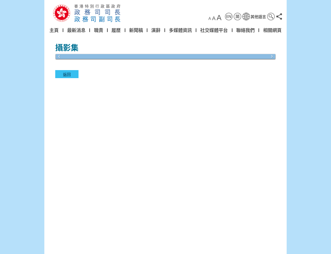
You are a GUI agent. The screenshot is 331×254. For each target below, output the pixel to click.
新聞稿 (136, 30)
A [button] (209, 19)
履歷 (116, 30)
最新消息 (76, 30)
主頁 (54, 30)
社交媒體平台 (214, 30)
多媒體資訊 (180, 30)
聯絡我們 (245, 30)
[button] (254, 16)
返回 (67, 74)
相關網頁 (272, 30)
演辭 (155, 30)
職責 (98, 30)
